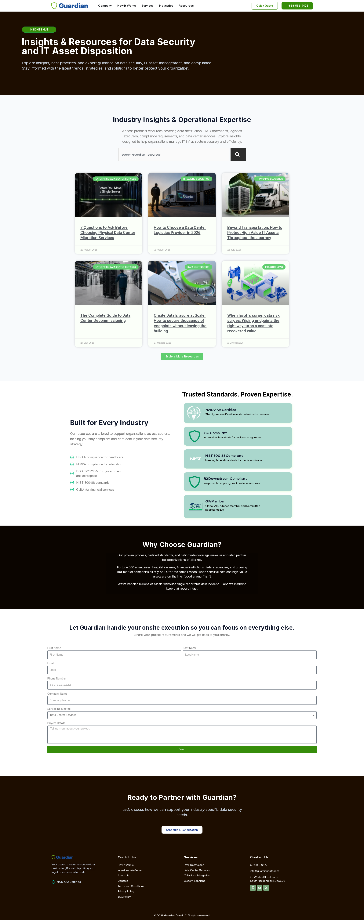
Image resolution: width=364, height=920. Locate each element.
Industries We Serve (130, 870)
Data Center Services (196, 870)
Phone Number (56, 678)
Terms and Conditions (131, 886)
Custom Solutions (194, 880)
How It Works (125, 865)
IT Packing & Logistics (196, 875)
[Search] (238, 154)
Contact (123, 880)
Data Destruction (194, 865)
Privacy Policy (126, 891)
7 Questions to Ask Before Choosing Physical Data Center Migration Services (107, 232)
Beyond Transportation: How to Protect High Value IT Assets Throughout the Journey (254, 232)
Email (50, 663)
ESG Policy (124, 896)
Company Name (57, 693)
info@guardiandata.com (264, 871)
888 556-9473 (259, 865)
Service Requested (59, 709)
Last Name (190, 648)
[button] (182, 356)
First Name (54, 648)
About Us (123, 875)
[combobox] (173, 154)
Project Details (56, 723)
